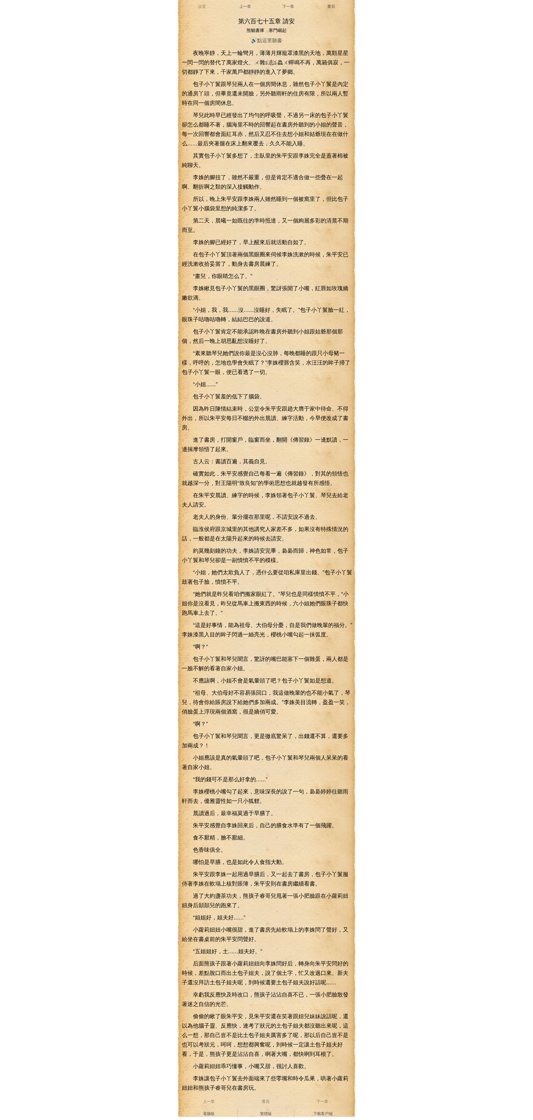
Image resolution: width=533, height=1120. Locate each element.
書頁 (331, 6)
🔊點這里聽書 (266, 40)
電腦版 (209, 1113)
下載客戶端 (323, 1113)
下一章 (288, 6)
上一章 (245, 6)
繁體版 (266, 1113)
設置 (202, 6)
